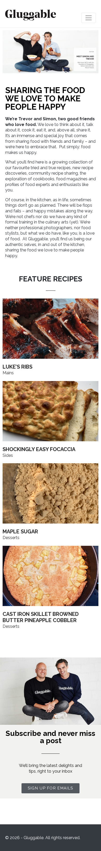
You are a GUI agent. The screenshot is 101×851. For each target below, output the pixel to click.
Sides (8, 455)
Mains (8, 372)
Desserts (11, 537)
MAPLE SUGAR (20, 531)
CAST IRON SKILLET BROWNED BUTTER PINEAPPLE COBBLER (41, 617)
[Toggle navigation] (88, 18)
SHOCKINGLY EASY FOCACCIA (39, 449)
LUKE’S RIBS (17, 367)
